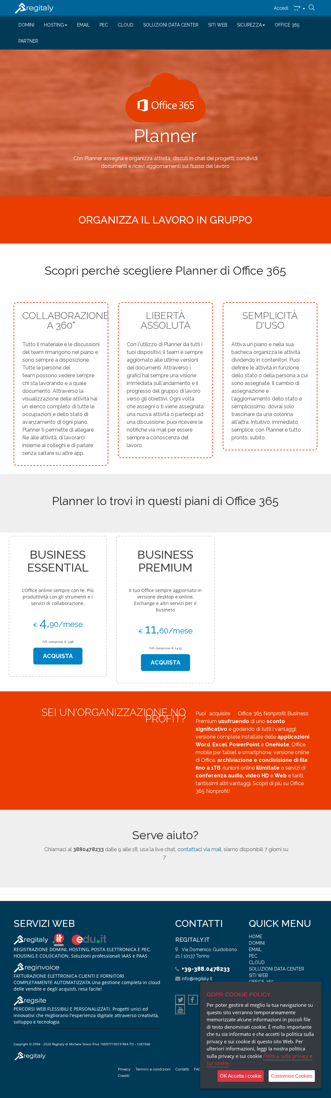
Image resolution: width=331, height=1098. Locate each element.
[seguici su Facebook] (193, 1000)
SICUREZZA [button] (249, 24)
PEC (104, 24)
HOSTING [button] (54, 24)
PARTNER (28, 41)
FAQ (197, 1069)
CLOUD (125, 24)
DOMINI (26, 24)
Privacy (124, 1069)
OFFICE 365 (287, 24)
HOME (255, 936)
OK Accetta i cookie (241, 1076)
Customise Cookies (292, 1076)
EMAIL (83, 24)
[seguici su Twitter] (180, 1000)
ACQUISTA (58, 656)
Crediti (124, 1076)
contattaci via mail (199, 849)
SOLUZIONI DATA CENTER (170, 24)
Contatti (182, 1069)
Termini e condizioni (153, 1069)
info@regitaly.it (197, 978)
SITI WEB (217, 24)
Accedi (281, 8)
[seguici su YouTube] (180, 1010)
